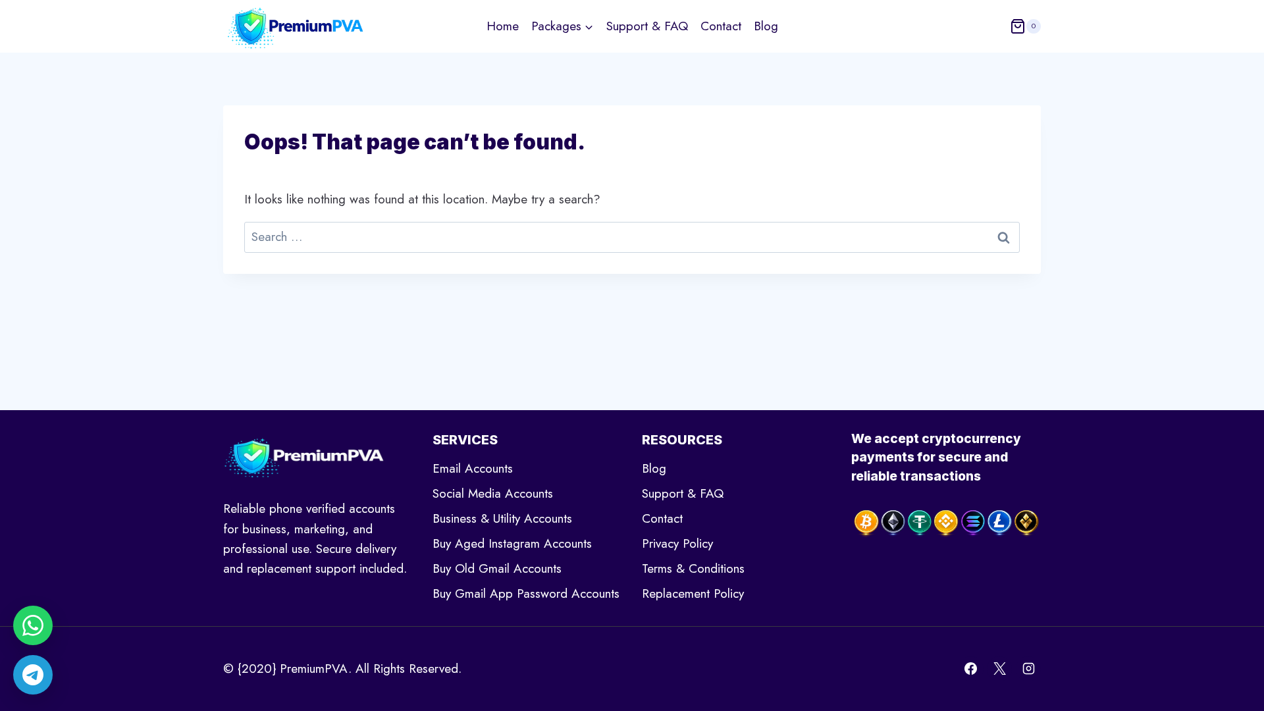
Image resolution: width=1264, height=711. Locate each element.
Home (503, 26)
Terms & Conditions (693, 568)
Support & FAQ (647, 26)
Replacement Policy (693, 593)
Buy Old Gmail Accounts (497, 568)
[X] (999, 668)
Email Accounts (473, 468)
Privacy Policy (677, 543)
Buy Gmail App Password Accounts (526, 593)
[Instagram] (1028, 668)
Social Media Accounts (493, 493)
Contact (720, 26)
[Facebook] (971, 668)
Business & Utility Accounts (502, 518)
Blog (766, 26)
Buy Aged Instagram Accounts (512, 543)
